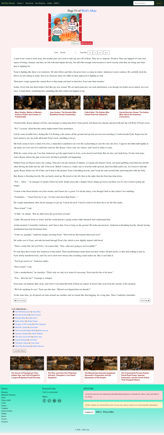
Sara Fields (34, 327)
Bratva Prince (20, 321)
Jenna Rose (37, 311)
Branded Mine (20, 318)
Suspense (4, 421)
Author (49, 3)
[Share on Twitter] (49, 401)
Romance (4, 392)
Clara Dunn (35, 343)
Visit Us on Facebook (50, 392)
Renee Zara (38, 336)
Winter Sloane (33, 321)
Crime (3, 403)
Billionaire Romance (8, 395)
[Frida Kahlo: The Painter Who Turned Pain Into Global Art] (99, 103)
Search (158, 3)
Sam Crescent (36, 315)
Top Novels (29, 3)
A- (90, 52)
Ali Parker (33, 340)
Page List (75, 43)
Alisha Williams (37, 333)
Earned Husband (21, 340)
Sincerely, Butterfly (22, 333)
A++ (106, 52)
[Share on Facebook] (44, 401)
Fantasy (4, 405)
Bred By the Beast (21, 315)
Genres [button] (19, 3)
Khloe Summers (40, 324)
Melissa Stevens (38, 346)
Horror (3, 416)
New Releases (40, 3)
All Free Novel (8, 3)
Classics (4, 419)
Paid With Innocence (22, 311)
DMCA (56, 3)
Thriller (4, 413)
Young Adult (5, 400)
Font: (56, 52)
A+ (100, 52)
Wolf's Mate (89, 10)
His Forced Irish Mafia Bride (25, 330)
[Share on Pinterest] (54, 401)
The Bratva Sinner (21, 343)
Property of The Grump (23, 324)
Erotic (3, 397)
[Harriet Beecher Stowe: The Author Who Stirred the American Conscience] (134, 103)
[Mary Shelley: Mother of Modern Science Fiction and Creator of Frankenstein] (30, 103)
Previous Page (20, 300)
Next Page (144, 300)
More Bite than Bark (22, 346)
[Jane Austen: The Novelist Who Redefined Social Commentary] (65, 103)
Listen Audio (87, 43)
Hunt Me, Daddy (21, 327)
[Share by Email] (59, 401)
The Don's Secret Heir (23, 336)
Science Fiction (6, 411)
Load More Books (19, 351)
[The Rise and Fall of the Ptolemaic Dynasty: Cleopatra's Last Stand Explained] (64, 363)
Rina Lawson (43, 330)
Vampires (4, 408)
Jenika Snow (32, 318)
